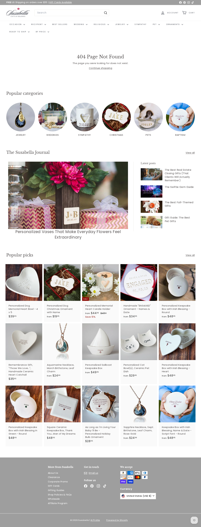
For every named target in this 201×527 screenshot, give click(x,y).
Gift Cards (54, 485)
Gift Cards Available (60, 2)
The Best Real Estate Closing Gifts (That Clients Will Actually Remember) (178, 175)
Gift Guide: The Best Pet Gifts (177, 219)
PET (155, 24)
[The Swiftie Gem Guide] (151, 191)
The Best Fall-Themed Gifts (179, 204)
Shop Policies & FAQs (60, 494)
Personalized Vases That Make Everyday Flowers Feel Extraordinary (68, 234)
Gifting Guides (56, 490)
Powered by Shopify (117, 520)
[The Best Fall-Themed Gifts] (151, 207)
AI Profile (95, 520)
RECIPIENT (37, 24)
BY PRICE (41, 31)
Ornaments (173, 24)
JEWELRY (120, 24)
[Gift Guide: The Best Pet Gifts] (151, 222)
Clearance (54, 477)
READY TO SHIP (18, 31)
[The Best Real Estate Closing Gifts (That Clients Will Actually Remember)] (151, 174)
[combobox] (72, 13)
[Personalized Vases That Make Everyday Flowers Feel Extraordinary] (68, 195)
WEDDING (79, 24)
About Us (53, 473)
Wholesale (54, 498)
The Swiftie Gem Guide (179, 187)
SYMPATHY (141, 24)
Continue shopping (100, 68)
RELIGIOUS (100, 24)
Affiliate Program (57, 503)
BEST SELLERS (60, 24)
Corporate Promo (58, 481)
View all (190, 152)
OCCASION (16, 24)
